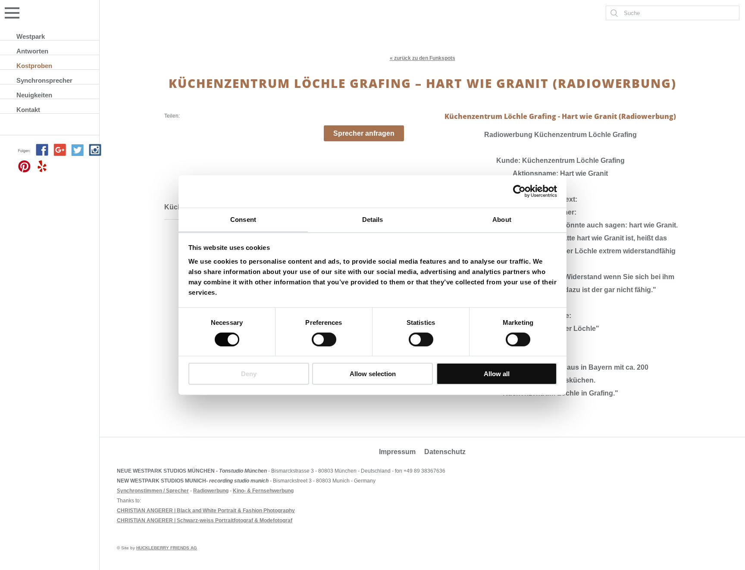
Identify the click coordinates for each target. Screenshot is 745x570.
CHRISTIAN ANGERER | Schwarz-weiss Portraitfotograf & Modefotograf (204, 520)
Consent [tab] (243, 219)
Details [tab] (372, 219)
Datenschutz (445, 451)
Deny (249, 373)
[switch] (324, 339)
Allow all (497, 373)
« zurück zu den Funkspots (422, 58)
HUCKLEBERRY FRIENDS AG (166, 547)
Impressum (397, 451)
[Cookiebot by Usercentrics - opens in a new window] (519, 191)
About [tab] (501, 219)
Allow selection (373, 373)
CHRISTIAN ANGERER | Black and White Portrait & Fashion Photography (206, 511)
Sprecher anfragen (363, 133)
